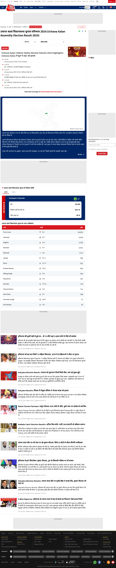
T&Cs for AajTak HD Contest (104, 533)
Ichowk (19, 562)
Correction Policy (80, 533)
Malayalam (50, 1)
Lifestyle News (96, 556)
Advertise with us (20, 533)
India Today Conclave (70, 541)
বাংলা (24, 1)
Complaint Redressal (32, 533)
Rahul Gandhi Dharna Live (36, 556)
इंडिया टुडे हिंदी (38, 1)
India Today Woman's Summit (90, 541)
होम (21, 7)
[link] (113, 1)
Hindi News (3, 27)
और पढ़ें (80, 154)
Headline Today (107, 546)
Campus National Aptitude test (9, 546)
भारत (31, 7)
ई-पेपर (21, 1)
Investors (42, 533)
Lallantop (67, 1)
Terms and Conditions (68, 533)
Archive (26, 562)
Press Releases (91, 533)
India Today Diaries (22, 539)
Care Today (106, 539)
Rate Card (49, 533)
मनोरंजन (41, 7)
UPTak (79, 1)
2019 (5, 192)
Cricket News (85, 556)
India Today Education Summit (72, 546)
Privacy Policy (57, 533)
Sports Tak (85, 1)
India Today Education (6, 541)
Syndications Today (74, 566)
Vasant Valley (4, 539)
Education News (108, 556)
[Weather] (99, 7)
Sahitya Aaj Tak (68, 539)
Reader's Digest (53, 539)
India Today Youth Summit (71, 544)
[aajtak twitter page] (104, 562)
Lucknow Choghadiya (19, 551)
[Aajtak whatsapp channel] (95, 562)
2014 (13, 192)
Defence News (50, 556)
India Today (30, 1)
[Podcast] (103, 7)
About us (3, 533)
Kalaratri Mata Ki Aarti (20, 556)
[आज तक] (11, 7)
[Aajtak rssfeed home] (108, 562)
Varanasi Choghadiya (48, 551)
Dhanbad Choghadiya (63, 551)
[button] (113, 551)
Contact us (11, 533)
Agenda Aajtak (87, 539)
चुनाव (10, 27)
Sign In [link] (110, 1)
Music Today (37, 541)
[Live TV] (111, 7)
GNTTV (44, 1)
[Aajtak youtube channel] (113, 562)
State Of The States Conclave (90, 544)
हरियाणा (25, 27)
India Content (106, 544)
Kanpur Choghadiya (34, 551)
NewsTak (73, 1)
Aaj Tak (16, 1)
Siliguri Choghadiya (77, 551)
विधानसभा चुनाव (17, 27)
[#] (79, 31)
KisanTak (92, 1)
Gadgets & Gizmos (39, 544)
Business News (75, 556)
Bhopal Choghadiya (91, 551)
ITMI (2, 544)
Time (50, 541)
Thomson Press (21, 544)
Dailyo (13, 562)
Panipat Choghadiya (105, 551)
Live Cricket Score (62, 556)
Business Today (59, 1)
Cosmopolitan (37, 539)
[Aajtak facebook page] (99, 562)
